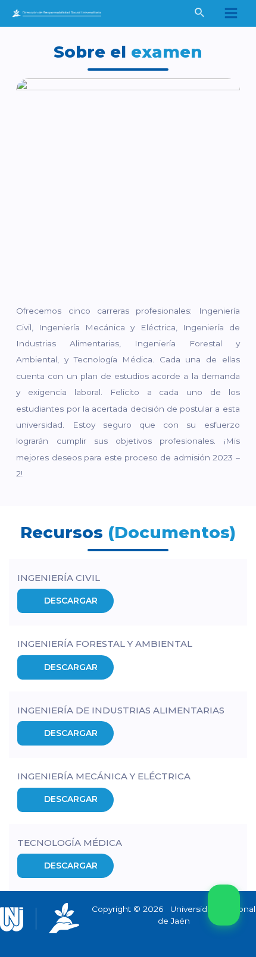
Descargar (71, 600)
